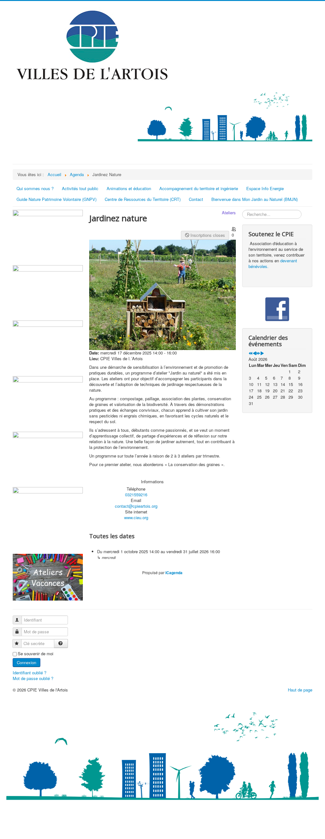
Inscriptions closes (207, 235)
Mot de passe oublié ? (33, 678)
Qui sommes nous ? (35, 188)
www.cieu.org (136, 517)
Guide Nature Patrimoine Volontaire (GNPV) (56, 199)
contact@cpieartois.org (136, 506)
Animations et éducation (129, 188)
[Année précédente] (251, 353)
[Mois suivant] (262, 353)
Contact (196, 199)
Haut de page (300, 690)
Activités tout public (80, 188)
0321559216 (136, 495)
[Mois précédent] (254, 353)
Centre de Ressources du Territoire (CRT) (143, 199)
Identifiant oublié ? (29, 673)
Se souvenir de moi (35, 654)
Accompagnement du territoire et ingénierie (198, 188)
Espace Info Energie (265, 188)
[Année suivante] (258, 353)
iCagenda (173, 572)
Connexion (26, 662)
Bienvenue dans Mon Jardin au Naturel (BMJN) (254, 199)
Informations (152, 482)
